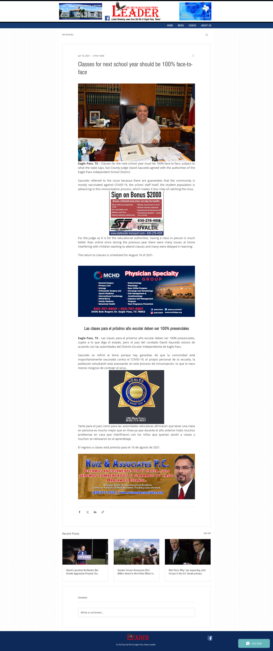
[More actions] (193, 55)
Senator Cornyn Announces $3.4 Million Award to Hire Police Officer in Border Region (135, 572)
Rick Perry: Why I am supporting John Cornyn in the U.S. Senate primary (187, 572)
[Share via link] (102, 511)
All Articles (67, 34)
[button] (206, 34)
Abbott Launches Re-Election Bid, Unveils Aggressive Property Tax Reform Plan (82, 572)
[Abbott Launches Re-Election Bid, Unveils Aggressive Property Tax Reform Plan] (85, 552)
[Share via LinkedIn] (95, 511)
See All (207, 533)
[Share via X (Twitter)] (87, 511)
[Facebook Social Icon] (107, 18)
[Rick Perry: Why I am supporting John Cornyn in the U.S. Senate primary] (188, 552)
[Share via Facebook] (79, 511)
